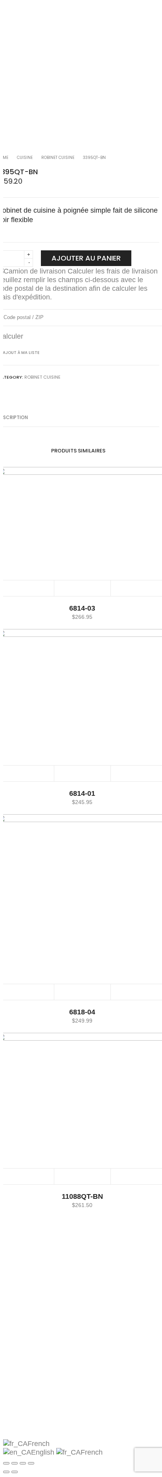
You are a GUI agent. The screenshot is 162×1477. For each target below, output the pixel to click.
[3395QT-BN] (5, 390)
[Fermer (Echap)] (6, 1463)
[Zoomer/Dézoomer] (31, 1463)
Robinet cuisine (57, 157)
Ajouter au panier (86, 258)
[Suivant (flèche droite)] (14, 1472)
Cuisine (25, 157)
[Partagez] (14, 1463)
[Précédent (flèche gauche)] (6, 1472)
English (43, 1452)
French (39, 1444)
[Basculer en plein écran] (23, 1463)
